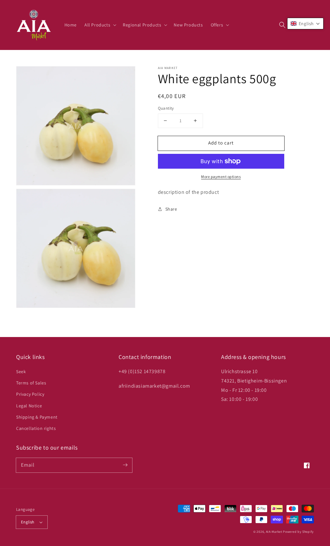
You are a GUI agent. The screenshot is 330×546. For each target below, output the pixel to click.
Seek (21, 371)
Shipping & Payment (37, 417)
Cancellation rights (36, 428)
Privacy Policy (30, 394)
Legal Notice (29, 406)
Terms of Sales (31, 383)
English (27, 522)
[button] (282, 25)
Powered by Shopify (298, 532)
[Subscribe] (125, 465)
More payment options (221, 176)
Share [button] (171, 209)
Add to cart (221, 143)
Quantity (166, 108)
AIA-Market (274, 532)
